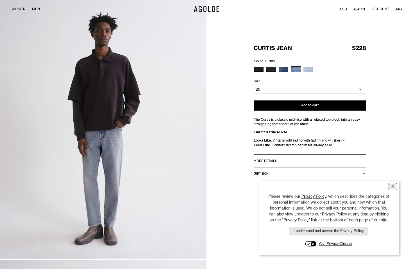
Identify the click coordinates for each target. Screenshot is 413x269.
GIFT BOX (261, 174)
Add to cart (310, 105)
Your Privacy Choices (335, 243)
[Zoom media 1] (103, 129)
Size (257, 81)
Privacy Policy (313, 196)
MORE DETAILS (265, 161)
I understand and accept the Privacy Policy (329, 231)
